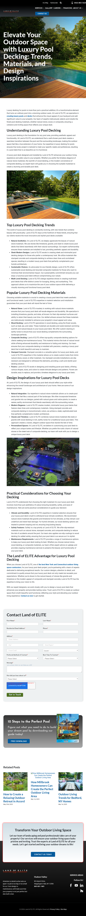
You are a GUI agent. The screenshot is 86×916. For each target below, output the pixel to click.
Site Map (64, 909)
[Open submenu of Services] (43, 8)
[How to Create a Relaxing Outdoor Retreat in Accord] (15, 773)
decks (29, 116)
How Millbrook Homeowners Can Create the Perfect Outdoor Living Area (42, 789)
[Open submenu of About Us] (82, 8)
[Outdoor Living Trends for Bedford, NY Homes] (70, 773)
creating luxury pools (15, 116)
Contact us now (27, 596)
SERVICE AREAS (76, 875)
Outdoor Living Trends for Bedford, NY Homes (70, 798)
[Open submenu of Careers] (61, 8)
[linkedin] (81, 885)
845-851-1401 (39, 886)
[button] (61, 2)
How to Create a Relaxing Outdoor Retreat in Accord (14, 798)
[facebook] (70, 885)
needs (21, 300)
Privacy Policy (55, 909)
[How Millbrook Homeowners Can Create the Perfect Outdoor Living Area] (43, 773)
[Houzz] (81, 890)
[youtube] (76, 885)
